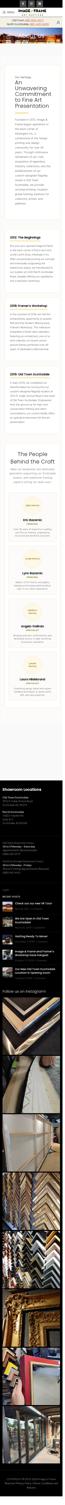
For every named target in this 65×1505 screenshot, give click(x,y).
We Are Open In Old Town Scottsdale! (32, 920)
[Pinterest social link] (39, 3)
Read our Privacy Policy (18, 1483)
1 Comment (36, 908)
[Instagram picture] (31, 1026)
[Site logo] (32, 11)
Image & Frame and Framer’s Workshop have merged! (34, 953)
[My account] (58, 22)
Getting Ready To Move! (31, 936)
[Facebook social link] (23, 3)
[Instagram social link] (31, 3)
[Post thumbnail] (7, 907)
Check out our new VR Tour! (33, 903)
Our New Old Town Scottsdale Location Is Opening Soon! (35, 971)
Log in (5, 889)
